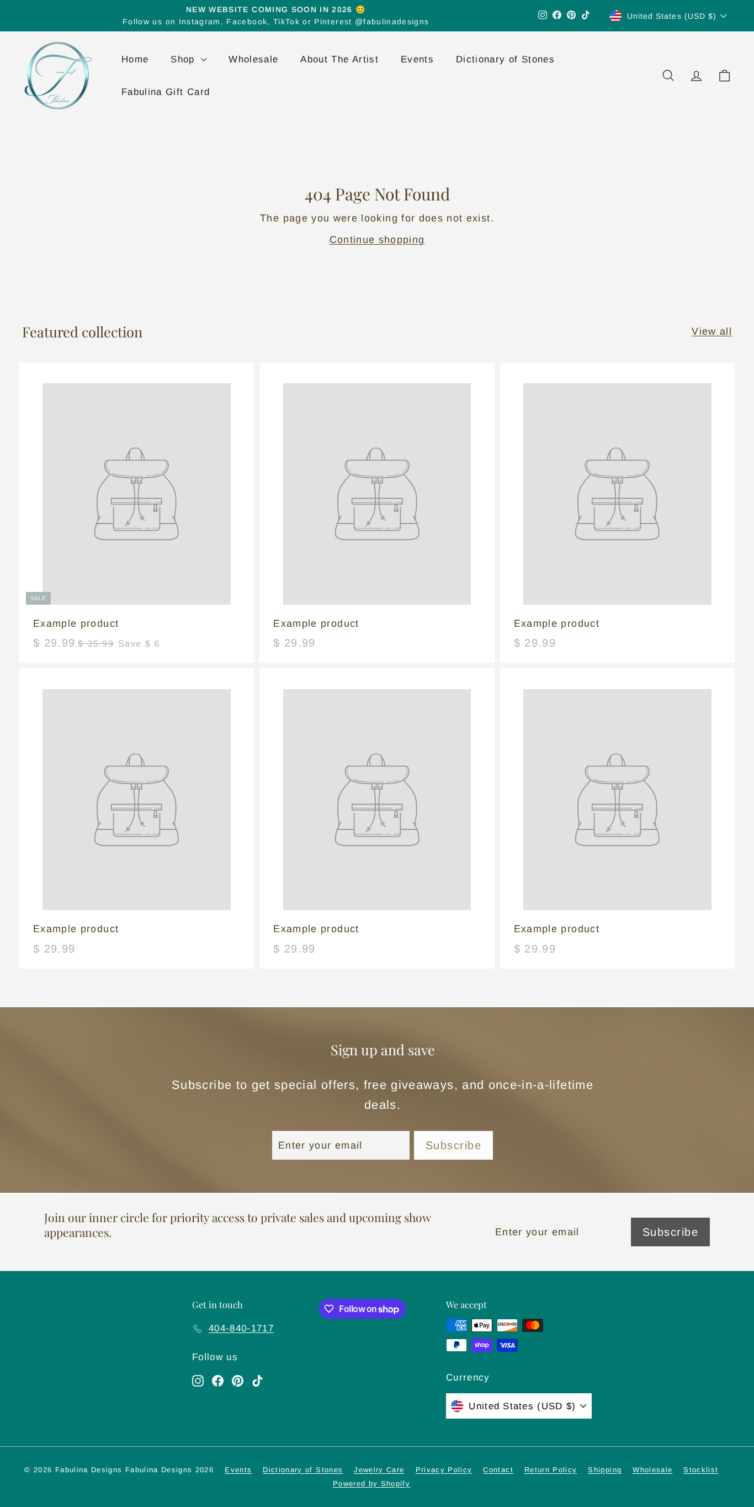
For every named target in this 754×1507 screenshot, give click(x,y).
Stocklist (700, 1470)
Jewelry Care (379, 1470)
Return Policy (550, 1470)
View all (712, 331)
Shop (184, 59)
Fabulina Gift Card (165, 92)
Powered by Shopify (371, 1483)
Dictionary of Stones (505, 59)
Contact (498, 1470)
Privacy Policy (444, 1470)
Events (417, 59)
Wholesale (253, 59)
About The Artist (339, 59)
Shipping (605, 1470)
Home (134, 59)
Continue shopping (377, 239)
